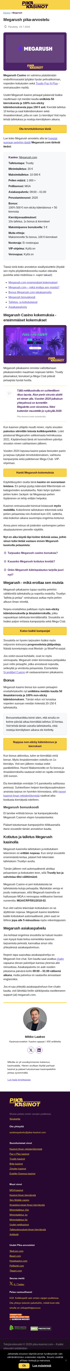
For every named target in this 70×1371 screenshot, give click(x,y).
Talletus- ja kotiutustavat (22, 302)
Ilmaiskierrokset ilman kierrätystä (27, 1205)
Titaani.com (16, 1270)
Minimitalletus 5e (19, 1219)
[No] (65, 1360)
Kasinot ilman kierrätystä (23, 1195)
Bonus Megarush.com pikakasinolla (29, 292)
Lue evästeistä (41, 1365)
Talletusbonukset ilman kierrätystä (28, 1229)
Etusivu (6, 13)
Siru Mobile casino (19, 1200)
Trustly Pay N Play (47, 83)
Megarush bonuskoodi (21, 297)
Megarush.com (28, 157)
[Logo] (35, 4)
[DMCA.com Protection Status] (41, 1329)
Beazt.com (15, 1256)
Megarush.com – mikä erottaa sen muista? (33, 287)
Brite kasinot (16, 1163)
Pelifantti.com (17, 1265)
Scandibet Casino (14, 672)
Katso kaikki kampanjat (35, 630)
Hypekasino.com (18, 1260)
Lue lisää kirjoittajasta (19, 1079)
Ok (24, 1365)
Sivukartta (15, 1118)
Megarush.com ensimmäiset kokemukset (32, 282)
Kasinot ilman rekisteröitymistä (26, 1149)
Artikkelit (14, 1234)
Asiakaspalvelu (17, 307)
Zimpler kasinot (18, 1168)
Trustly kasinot (17, 1158)
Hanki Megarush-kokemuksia (35, 472)
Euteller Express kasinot (22, 1173)
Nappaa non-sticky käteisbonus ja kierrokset (35, 744)
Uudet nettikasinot (19, 1224)
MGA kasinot (16, 1190)
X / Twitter (19, 1284)
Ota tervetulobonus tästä (35, 128)
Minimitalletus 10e (19, 1209)
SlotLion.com (16, 1251)
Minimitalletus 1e (19, 1214)
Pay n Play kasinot (19, 1154)
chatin (60, 958)
